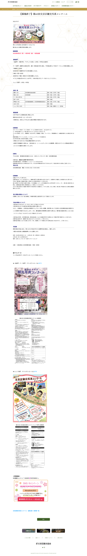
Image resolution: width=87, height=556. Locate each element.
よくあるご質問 (27, 537)
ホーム (3, 9)
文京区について (54, 6)
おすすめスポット (17, 6)
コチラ (40, 263)
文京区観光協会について (67, 6)
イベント (46, 6)
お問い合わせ (59, 537)
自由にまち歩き (28, 6)
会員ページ (38, 537)
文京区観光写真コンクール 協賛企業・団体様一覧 (26, 511)
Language (62, 1)
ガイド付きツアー (38, 6)
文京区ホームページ (48, 537)
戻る (43, 519)
